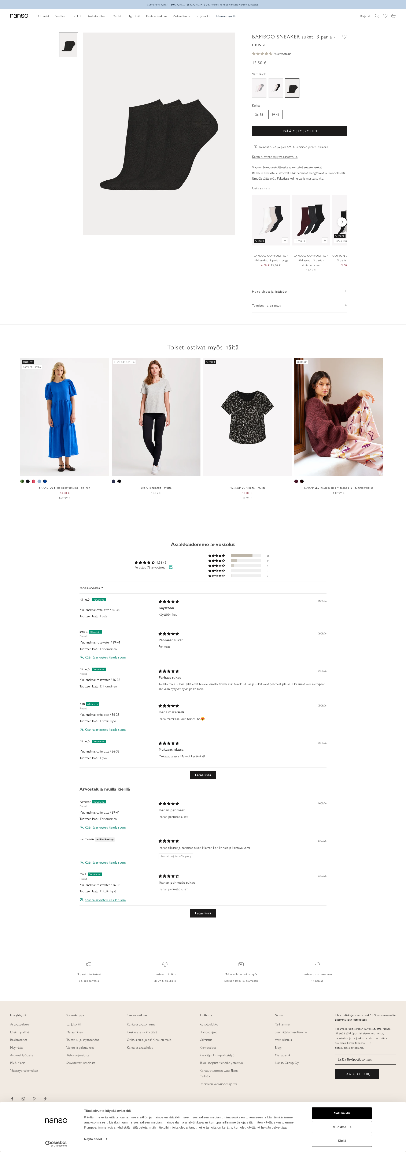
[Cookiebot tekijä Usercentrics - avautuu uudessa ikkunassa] (56, 1144)
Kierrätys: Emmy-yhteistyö (217, 1054)
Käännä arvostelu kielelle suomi (105, 657)
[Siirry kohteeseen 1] (68, 45)
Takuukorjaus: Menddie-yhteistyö (221, 1062)
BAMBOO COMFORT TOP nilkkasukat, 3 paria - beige (271, 258)
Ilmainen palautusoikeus (317, 974)
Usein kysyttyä (19, 1031)
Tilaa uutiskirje (357, 1074)
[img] (169, 601)
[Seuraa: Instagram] (23, 1099)
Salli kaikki (342, 1113)
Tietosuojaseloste (77, 1054)
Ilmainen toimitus (165, 974)
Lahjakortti (73, 1024)
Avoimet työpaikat (22, 1054)
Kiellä (342, 1140)
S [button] (55, 471)
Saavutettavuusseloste (80, 1062)
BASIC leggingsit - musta (156, 487)
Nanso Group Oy (287, 1062)
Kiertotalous (208, 1047)
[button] (262, 53)
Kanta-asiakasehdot (140, 1047)
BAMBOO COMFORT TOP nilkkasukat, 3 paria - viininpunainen (311, 260)
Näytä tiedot (93, 1139)
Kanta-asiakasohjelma (141, 1024)
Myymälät (16, 1047)
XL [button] (71, 471)
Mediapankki (283, 1054)
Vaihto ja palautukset (80, 1047)
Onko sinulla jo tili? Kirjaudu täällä (149, 1039)
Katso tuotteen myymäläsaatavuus (275, 156)
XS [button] (49, 471)
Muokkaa (339, 1127)
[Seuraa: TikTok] (45, 1099)
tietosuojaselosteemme (349, 1048)
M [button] (60, 471)
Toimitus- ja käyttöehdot (82, 1039)
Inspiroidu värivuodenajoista (218, 1083)
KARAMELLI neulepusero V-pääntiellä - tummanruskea (338, 487)
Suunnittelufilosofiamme (291, 1031)
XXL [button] (79, 471)
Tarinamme (282, 1024)
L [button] (65, 471)
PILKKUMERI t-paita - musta (247, 487)
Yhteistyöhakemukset (24, 1070)
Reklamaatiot (18, 1039)
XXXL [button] (174, 471)
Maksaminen (74, 1031)
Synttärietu (153, 4)
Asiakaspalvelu (19, 1024)
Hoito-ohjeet (208, 1031)
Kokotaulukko (209, 1024)
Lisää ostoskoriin (299, 131)
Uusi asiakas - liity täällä (142, 1031)
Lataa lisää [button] (203, 775)
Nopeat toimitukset (89, 974)
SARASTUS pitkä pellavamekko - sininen (64, 487)
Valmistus (206, 1039)
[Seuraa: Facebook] (12, 1099)
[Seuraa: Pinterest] (34, 1099)
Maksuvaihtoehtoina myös (241, 974)
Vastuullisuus (283, 1039)
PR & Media (17, 1062)
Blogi (278, 1047)
